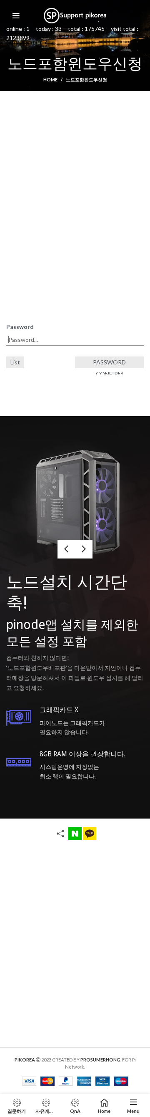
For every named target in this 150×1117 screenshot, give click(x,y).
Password (20, 326)
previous (66, 549)
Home (50, 79)
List (15, 362)
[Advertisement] (75, 183)
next (83, 549)
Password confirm (109, 363)
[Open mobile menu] (16, 16)
